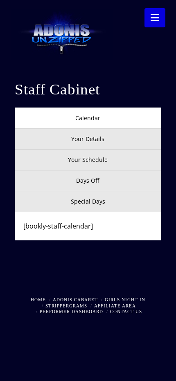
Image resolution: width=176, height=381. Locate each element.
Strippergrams (66, 305)
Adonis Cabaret (75, 299)
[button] (154, 17)
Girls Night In (125, 299)
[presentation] (88, 118)
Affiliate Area (115, 305)
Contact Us (126, 311)
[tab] (88, 118)
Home (38, 299)
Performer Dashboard (71, 311)
